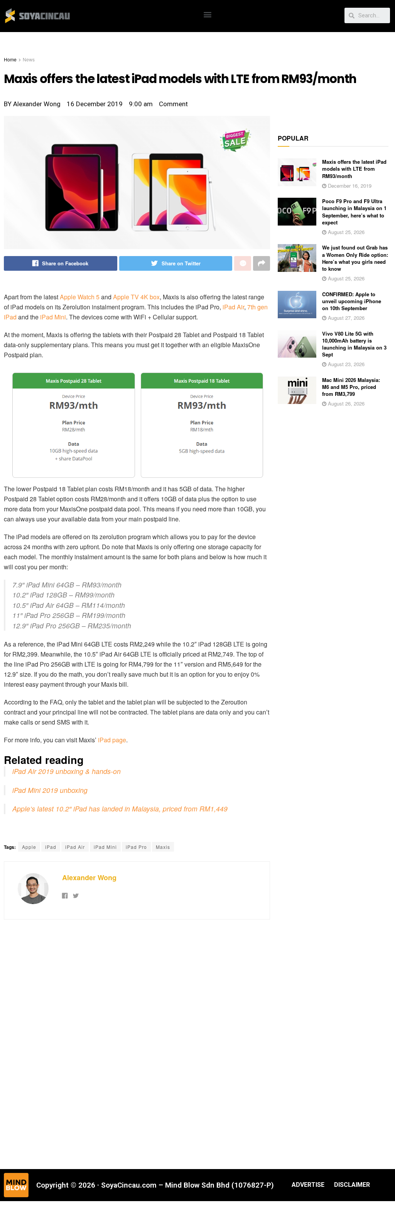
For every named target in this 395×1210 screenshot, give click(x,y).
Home (10, 59)
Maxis (163, 846)
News (29, 59)
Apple (29, 846)
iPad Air (233, 306)
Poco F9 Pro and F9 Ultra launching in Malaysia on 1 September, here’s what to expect (354, 211)
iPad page (112, 739)
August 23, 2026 (345, 364)
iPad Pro (136, 846)
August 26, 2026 (345, 403)
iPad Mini (53, 316)
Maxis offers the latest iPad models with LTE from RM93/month (354, 168)
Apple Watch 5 (80, 296)
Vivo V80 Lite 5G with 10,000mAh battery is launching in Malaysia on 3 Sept (354, 344)
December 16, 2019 (348, 185)
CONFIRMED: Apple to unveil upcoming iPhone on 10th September (351, 301)
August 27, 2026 (345, 317)
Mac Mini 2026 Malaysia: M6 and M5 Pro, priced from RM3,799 (351, 386)
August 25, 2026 (345, 232)
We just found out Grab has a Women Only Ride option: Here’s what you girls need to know (355, 258)
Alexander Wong (89, 877)
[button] (207, 14)
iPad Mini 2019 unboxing (50, 790)
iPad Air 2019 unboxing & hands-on (66, 771)
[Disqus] (137, 1043)
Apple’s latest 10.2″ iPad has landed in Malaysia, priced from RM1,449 (120, 808)
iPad (50, 846)
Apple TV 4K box (136, 296)
